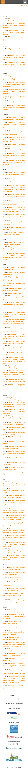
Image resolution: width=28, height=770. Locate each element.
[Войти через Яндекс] (15, 698)
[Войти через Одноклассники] (20, 698)
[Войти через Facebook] (13, 698)
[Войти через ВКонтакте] (10, 698)
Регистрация (20, 5)
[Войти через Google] (18, 698)
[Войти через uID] (7, 698)
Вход (25, 5)
